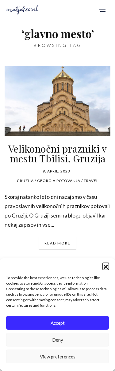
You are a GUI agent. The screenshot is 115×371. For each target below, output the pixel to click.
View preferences (57, 356)
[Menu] (101, 10)
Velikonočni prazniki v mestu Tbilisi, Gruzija (57, 153)
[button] (106, 266)
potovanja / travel (77, 180)
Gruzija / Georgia (36, 180)
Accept (58, 323)
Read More (57, 243)
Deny (57, 340)
